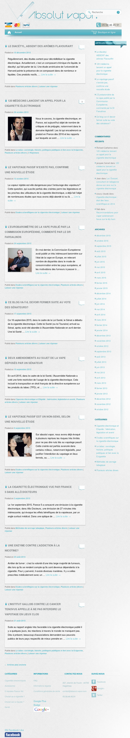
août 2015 (100, 251)
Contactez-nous (73, 673)
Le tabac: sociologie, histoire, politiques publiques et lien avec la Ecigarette (49, 149)
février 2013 (101, 388)
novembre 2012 (103, 404)
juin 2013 (100, 367)
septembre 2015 (103, 245)
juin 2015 (100, 261)
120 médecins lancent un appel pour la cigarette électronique (106, 154)
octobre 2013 (102, 346)
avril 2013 (100, 377)
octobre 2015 (102, 240)
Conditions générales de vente (47, 691)
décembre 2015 (103, 235)
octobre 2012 (102, 409)
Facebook (101, 681)
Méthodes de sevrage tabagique (30, 528)
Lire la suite (48, 74)
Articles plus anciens (15, 664)
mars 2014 (101, 319)
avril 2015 (100, 272)
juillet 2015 (101, 256)
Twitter (100, 695)
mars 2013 (101, 382)
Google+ (100, 688)
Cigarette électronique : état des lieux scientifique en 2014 (107, 200)
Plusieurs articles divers (27, 86)
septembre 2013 (103, 351)
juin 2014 (100, 303)
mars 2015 (101, 277)
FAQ (35, 680)
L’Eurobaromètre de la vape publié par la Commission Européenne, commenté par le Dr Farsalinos (38, 232)
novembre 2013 (103, 340)
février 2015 (101, 282)
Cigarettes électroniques (15, 680)
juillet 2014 (101, 298)
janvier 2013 (101, 393)
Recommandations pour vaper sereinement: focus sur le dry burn (107, 216)
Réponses (33, 152)
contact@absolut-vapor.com (75, 691)
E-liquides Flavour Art (14, 691)
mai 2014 (100, 309)
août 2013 (100, 356)
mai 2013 (100, 372)
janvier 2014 (101, 330)
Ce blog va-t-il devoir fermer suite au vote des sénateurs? (105, 120)
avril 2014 (100, 314)
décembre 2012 (103, 398)
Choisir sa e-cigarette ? (15, 696)
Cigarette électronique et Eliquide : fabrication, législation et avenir (45, 399)
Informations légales (42, 685)
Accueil (18, 32)
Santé (7, 707)
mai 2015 (100, 267)
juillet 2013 (101, 361)
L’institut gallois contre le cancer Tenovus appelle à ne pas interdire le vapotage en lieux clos (33, 609)
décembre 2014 (103, 293)
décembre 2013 (103, 335)
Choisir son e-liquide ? (14, 701)
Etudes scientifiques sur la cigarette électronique (38, 212)
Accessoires (10, 685)
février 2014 (101, 325)
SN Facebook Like (14, 730)
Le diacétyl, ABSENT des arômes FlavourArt (40, 46)
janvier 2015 (101, 288)
